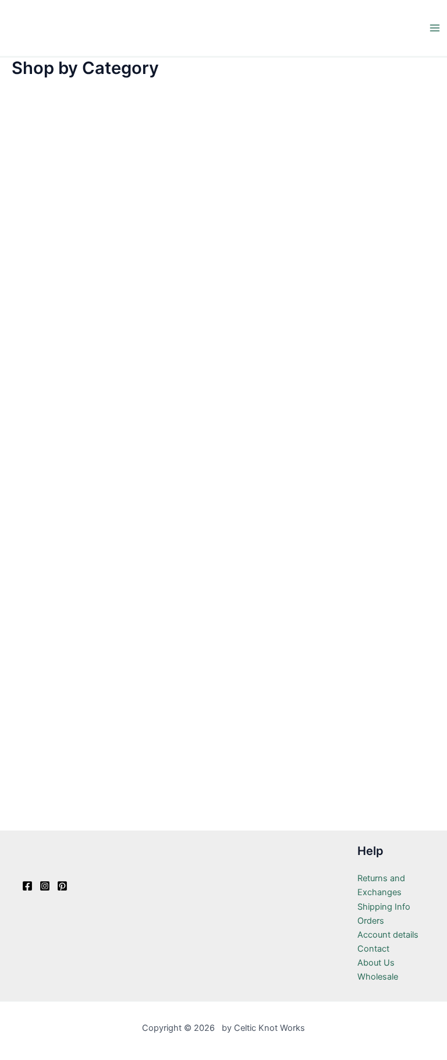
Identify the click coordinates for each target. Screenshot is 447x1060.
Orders (370, 921)
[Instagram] (45, 886)
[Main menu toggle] (435, 28)
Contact (373, 949)
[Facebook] (27, 886)
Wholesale (377, 976)
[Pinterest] (62, 886)
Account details (387, 935)
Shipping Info (383, 907)
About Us (376, 962)
